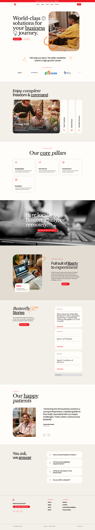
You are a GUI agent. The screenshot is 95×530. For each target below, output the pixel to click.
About (47, 4)
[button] (44, 435)
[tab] (36, 116)
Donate (57, 4)
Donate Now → (56, 1)
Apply (42, 4)
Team (49, 507)
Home (37, 4)
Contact (64, 505)
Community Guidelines (69, 507)
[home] (15, 4)
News (51, 4)
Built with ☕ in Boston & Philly (49, 526)
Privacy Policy (66, 510)
